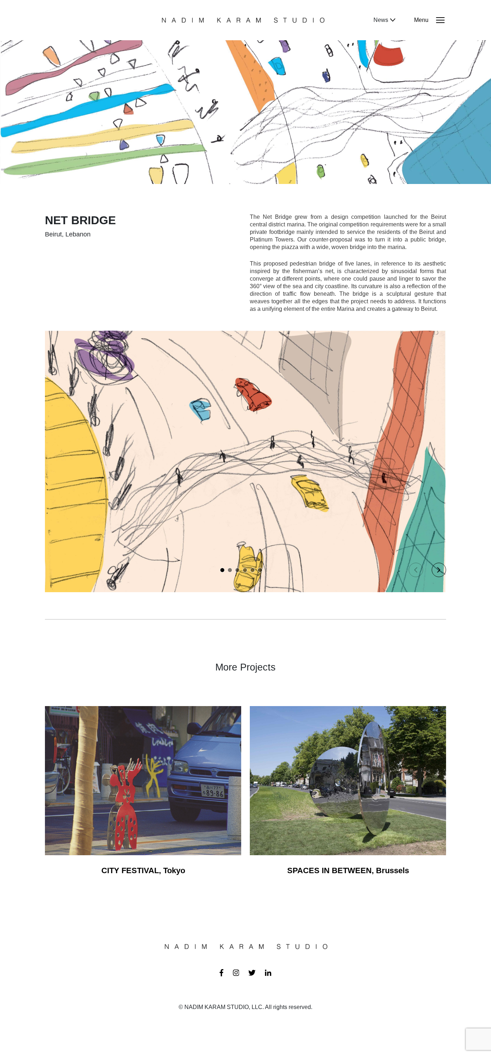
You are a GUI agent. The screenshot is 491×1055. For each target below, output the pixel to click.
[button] (222, 570)
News (380, 20)
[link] (221, 972)
